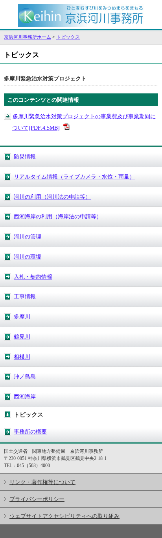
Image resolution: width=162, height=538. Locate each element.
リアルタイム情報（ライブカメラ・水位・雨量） (74, 176)
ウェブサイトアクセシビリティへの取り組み (64, 516)
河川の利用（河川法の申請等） (52, 197)
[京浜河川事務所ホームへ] (81, 25)
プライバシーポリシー (36, 499)
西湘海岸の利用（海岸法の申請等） (58, 216)
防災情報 (25, 156)
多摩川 (22, 316)
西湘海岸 (25, 396)
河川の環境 (27, 256)
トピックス (68, 37)
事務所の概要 (30, 431)
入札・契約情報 (33, 277)
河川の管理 (27, 236)
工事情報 (25, 296)
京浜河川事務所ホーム (27, 37)
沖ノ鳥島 (25, 376)
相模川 (22, 357)
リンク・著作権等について (42, 482)
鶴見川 (22, 336)
